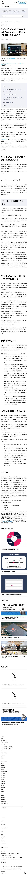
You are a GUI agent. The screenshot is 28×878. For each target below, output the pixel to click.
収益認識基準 (4, 771)
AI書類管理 (3, 853)
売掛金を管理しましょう (8, 102)
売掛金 (4, 24)
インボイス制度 (4, 742)
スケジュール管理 (10, 860)
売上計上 (18, 21)
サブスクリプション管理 (6, 748)
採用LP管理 (3, 862)
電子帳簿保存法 (4, 803)
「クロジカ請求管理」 (11, 58)
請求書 (2, 795)
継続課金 (3, 787)
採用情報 (19, 869)
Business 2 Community (8, 521)
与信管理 (3, 755)
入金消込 (3, 765)
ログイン (15, 2)
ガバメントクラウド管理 (6, 855)
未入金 (2, 785)
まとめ (4, 105)
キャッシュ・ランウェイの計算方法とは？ (12, 89)
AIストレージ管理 (10, 853)
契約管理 (3, 781)
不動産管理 (3, 860)
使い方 (2, 759)
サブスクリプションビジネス (8, 21)
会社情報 (3, 871)
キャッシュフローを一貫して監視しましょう (13, 97)
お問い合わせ (22, 2)
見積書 (2, 791)
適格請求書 (3, 801)
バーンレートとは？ (7, 92)
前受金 (2, 769)
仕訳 (2, 757)
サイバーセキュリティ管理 (6, 857)
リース (2, 750)
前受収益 (3, 767)
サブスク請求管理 (18, 860)
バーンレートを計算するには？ (10, 94)
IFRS (2, 738)
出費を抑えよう (6, 100)
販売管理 (3, 799)
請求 (2, 793)
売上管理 (3, 775)
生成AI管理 (17, 853)
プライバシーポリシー (5, 866)
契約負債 (3, 783)
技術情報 (15, 869)
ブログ (2, 736)
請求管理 (3, 797)
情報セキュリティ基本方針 (6, 869)
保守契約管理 (4, 761)
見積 (2, 789)
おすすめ (3, 744)
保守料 (2, 763)
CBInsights (3, 139)
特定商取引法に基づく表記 (16, 866)
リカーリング (4, 753)
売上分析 (3, 773)
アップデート (4, 740)
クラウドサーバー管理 (17, 857)
